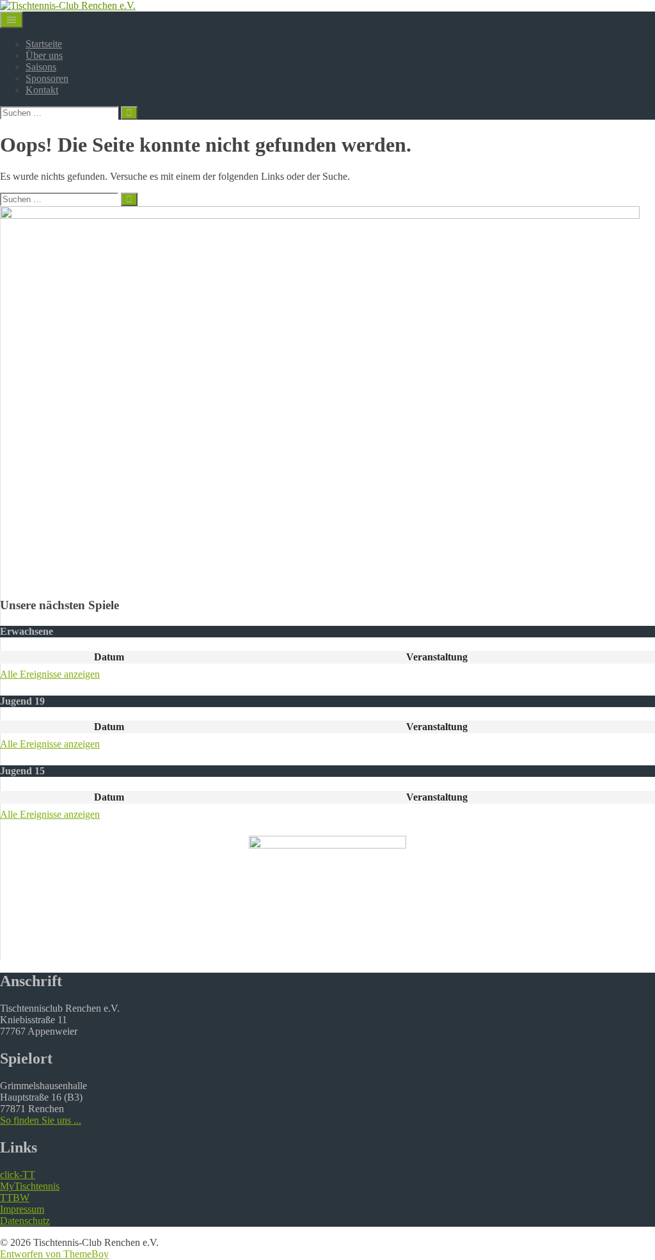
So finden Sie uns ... (40, 1120)
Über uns (44, 55)
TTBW (14, 1197)
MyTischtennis (29, 1186)
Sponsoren (47, 78)
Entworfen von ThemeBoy (54, 1253)
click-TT (17, 1174)
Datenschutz (25, 1220)
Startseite (44, 43)
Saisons (41, 66)
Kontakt (42, 89)
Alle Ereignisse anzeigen (50, 674)
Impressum (22, 1209)
